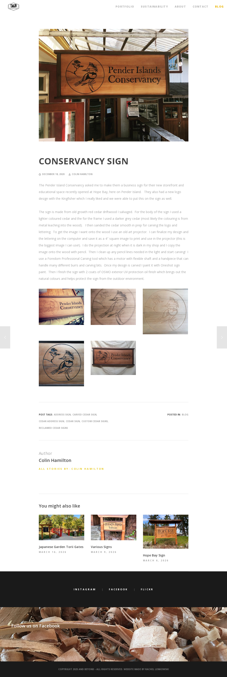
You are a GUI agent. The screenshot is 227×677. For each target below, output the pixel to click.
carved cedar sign (84, 414)
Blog (185, 414)
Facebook (118, 589)
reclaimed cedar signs (53, 427)
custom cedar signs (95, 421)
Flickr (147, 589)
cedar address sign (51, 421)
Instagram (85, 589)
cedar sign (73, 421)
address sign (62, 414)
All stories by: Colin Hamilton (71, 468)
